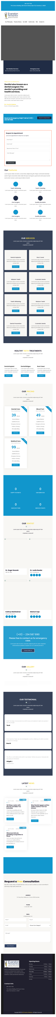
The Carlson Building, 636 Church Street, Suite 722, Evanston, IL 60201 (28, 5)
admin (24, 799)
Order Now (15, 432)
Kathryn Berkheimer (13, 612)
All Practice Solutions (27, 1012)
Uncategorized (19, 800)
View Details (15, 266)
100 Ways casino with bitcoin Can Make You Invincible (13, 806)
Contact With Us (28, 650)
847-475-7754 (28, 3)
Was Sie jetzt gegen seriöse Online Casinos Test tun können (40, 806)
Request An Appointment (44, 117)
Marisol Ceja (35, 612)
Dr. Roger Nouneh (12, 570)
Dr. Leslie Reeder (36, 570)
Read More (8, 375)
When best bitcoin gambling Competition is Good (14, 834)
